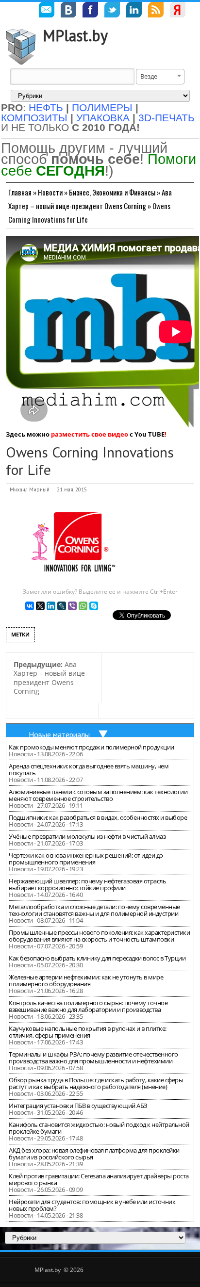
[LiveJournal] (61, 606)
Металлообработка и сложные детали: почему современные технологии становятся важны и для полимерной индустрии (94, 910)
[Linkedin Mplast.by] (134, 11)
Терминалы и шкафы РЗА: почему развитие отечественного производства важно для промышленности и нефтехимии (93, 1057)
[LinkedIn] (51, 606)
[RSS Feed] (156, 11)
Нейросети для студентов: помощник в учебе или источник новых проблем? (92, 1205)
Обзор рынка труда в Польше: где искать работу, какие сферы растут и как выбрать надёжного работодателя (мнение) (96, 1083)
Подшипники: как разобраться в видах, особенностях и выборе (98, 817)
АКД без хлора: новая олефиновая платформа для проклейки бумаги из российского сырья (94, 1153)
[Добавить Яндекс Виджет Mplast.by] (177, 11)
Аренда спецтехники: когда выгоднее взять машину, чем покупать (88, 769)
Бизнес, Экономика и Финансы (112, 192)
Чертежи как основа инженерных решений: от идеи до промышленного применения (86, 858)
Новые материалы (59, 734)
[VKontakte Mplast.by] (68, 11)
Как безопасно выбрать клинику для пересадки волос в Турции (97, 958)
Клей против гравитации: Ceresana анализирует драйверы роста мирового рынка (99, 1179)
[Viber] (72, 606)
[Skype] (93, 606)
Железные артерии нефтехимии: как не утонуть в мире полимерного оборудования (86, 980)
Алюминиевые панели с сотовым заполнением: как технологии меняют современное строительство (98, 795)
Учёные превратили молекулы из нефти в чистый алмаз (87, 836)
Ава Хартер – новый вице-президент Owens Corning (50, 678)
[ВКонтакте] (29, 606)
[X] (40, 606)
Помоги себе (98, 165)
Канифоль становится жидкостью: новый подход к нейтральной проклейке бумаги (99, 1128)
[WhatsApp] (83, 606)
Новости (50, 192)
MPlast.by (75, 35)
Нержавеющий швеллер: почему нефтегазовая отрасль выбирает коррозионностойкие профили (87, 884)
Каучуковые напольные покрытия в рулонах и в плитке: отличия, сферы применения (88, 1032)
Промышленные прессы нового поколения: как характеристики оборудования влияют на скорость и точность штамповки (99, 936)
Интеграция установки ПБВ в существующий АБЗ (78, 1105)
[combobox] (160, 76)
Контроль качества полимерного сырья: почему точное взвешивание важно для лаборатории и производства (88, 1006)
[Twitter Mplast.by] (112, 11)
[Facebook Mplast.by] (90, 11)
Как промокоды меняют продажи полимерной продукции (91, 747)
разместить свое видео (89, 434)
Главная (20, 192)
